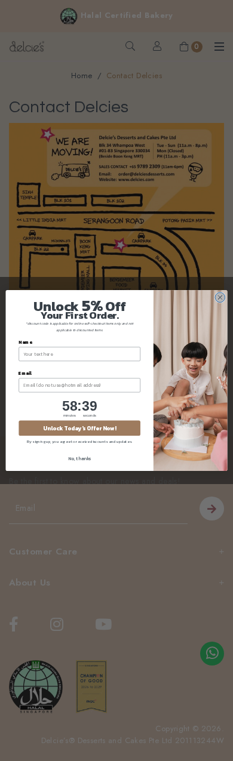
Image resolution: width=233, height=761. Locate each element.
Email (25, 372)
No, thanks (79, 458)
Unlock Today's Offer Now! (79, 428)
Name (25, 341)
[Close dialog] (220, 297)
